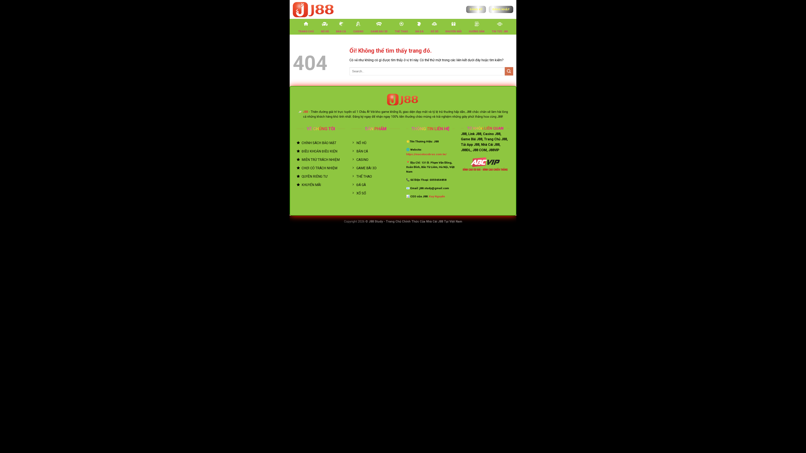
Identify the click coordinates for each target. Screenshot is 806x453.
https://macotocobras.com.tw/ (426, 154)
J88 (305, 112)
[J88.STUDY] (314, 9)
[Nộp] (509, 71)
